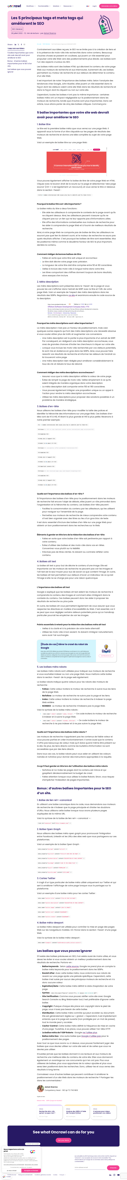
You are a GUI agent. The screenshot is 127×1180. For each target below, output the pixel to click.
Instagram (114, 1175)
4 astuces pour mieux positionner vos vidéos (102, 1111)
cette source (72, 966)
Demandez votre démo (109, 6)
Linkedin (110, 1175)
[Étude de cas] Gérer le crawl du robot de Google (64, 646)
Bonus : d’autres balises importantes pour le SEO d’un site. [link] (20, 63)
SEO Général (17, 29)
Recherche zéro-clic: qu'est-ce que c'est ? (47, 1111)
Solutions (56, 6)
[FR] (87, 6)
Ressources (68, 6)
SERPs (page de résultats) (54, 1100)
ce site (72, 295)
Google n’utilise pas (91, 1036)
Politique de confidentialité (25, 1175)
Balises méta (41, 1100)
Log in (95, 6)
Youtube (118, 1175)
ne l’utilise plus (90, 1032)
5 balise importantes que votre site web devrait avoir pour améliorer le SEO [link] (20, 55)
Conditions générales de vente (43, 1175)
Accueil (39, 44)
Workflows (30, 6)
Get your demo (63, 1140)
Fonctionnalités (43, 6)
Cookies (55, 1175)
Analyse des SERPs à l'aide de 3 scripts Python (76, 1111)
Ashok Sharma (50, 33)
